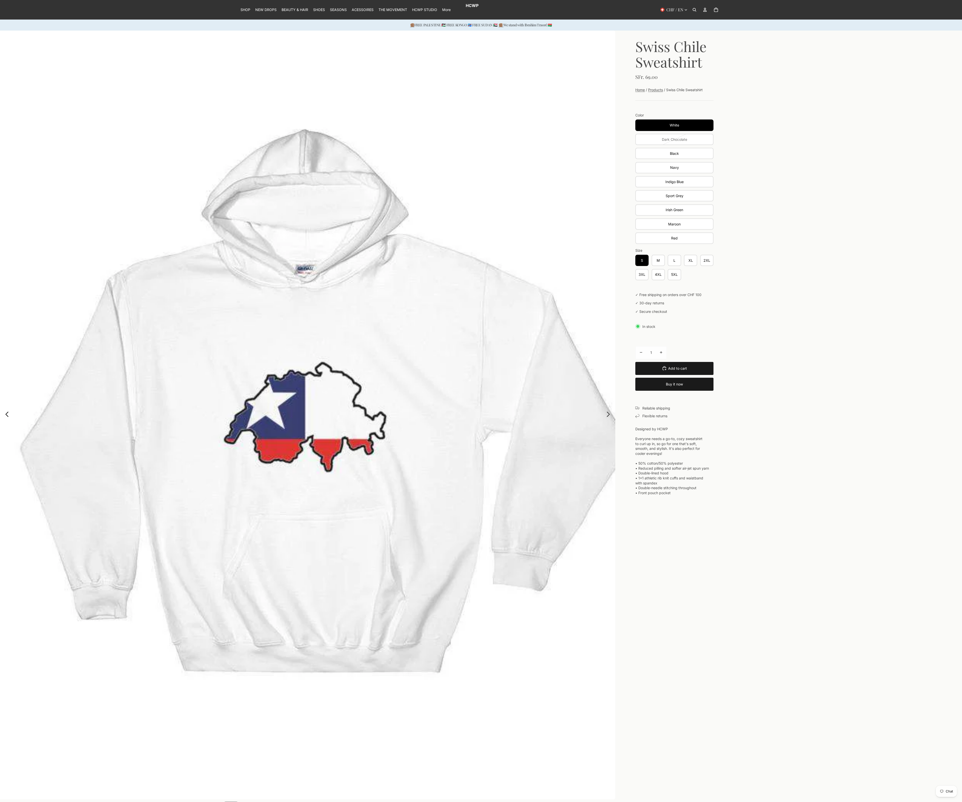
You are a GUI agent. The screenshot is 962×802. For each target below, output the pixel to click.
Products (655, 90)
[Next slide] (609, 415)
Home (640, 90)
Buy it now (674, 384)
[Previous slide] (5, 415)
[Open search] (694, 9)
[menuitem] (446, 9)
